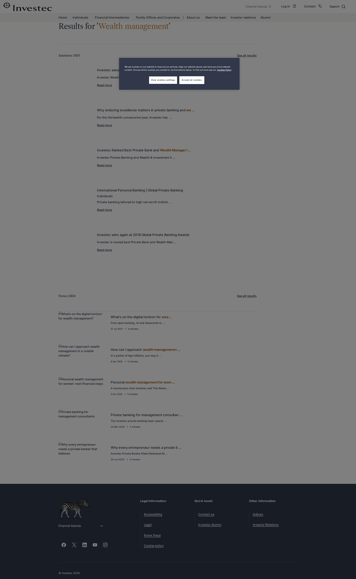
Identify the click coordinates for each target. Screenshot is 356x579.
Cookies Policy (224, 70)
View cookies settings (163, 80)
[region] (179, 74)
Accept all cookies (192, 80)
